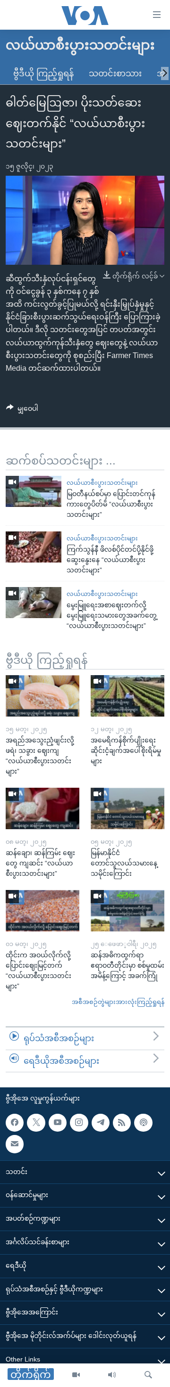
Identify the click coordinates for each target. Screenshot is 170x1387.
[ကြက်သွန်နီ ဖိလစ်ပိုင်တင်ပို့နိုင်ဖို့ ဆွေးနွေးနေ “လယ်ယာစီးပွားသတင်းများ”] (33, 547)
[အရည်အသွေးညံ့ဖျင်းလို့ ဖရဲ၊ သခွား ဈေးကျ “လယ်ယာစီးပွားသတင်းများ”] (42, 696)
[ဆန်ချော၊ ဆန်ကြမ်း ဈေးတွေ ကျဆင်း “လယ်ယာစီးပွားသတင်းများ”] (42, 808)
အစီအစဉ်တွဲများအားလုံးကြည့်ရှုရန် (118, 1001)
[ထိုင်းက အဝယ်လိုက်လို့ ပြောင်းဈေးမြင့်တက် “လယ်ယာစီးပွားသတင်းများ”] (42, 910)
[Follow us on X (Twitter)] (36, 1123)
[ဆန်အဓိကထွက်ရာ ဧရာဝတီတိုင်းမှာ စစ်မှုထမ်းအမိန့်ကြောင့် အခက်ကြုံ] (127, 910)
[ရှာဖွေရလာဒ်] (148, 1375)
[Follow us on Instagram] (79, 1123)
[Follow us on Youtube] (58, 1123)
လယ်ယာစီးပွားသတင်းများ (102, 482)
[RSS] (122, 1123)
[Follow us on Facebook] (15, 1123)
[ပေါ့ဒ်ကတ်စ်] (143, 1123)
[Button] (22, 410)
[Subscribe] (15, 1144)
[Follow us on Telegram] (101, 1123)
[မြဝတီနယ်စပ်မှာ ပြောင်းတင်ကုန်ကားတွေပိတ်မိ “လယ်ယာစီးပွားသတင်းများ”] (33, 491)
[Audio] (112, 1375)
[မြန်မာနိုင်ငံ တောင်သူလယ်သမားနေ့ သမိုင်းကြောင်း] (127, 808)
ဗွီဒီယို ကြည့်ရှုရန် (43, 73)
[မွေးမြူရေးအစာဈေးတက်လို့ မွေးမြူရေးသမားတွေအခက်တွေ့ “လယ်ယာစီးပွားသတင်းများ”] (33, 602)
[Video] (76, 1375)
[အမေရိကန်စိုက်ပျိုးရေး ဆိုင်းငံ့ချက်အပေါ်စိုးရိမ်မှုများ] (127, 696)
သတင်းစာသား (115, 73)
